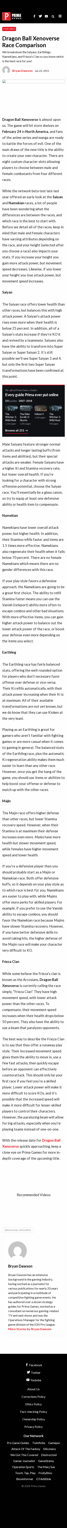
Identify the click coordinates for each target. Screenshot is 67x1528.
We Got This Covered (24, 1455)
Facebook (35, 1365)
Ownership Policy (33, 1419)
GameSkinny (46, 1461)
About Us (33, 1389)
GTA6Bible (43, 1479)
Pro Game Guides (18, 1443)
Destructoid (49, 1455)
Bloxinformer (24, 1479)
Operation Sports (23, 1467)
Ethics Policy (33, 1404)
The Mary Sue (46, 1467)
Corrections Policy (33, 1396)
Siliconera (49, 1449)
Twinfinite (38, 1443)
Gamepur (54, 1443)
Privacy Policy (33, 1426)
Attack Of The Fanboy (25, 1449)
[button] (60, 16)
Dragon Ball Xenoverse (18, 1230)
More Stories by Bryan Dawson (29, 1329)
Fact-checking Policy (33, 1411)
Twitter (35, 1372)
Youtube (35, 1380)
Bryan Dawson (22, 70)
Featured (9, 28)
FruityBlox (45, 1473)
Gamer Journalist (24, 1461)
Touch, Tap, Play (25, 1473)
